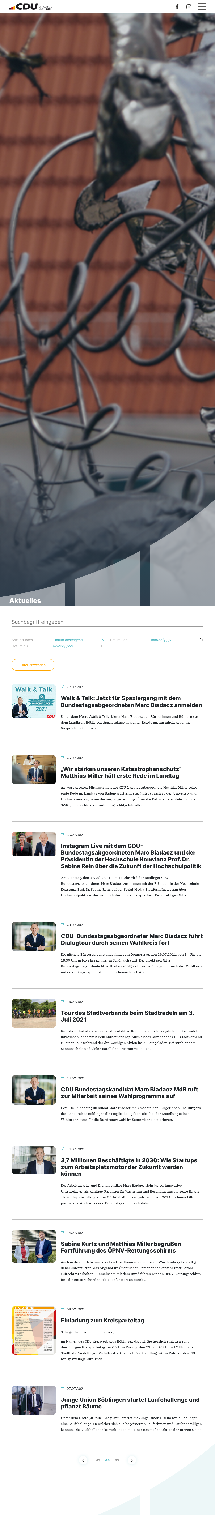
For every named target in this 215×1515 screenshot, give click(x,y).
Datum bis (20, 646)
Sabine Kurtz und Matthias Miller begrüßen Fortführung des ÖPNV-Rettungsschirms (121, 1247)
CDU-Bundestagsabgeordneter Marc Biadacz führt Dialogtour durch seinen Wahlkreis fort (132, 939)
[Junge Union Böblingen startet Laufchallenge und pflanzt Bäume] (34, 1400)
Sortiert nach (22, 640)
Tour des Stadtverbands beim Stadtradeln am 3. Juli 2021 (127, 1016)
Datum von (118, 640)
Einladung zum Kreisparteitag (102, 1320)
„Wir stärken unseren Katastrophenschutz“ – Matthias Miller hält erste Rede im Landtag (123, 772)
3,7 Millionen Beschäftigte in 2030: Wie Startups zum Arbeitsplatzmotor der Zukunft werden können (129, 1167)
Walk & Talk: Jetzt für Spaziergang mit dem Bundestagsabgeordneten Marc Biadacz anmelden (131, 701)
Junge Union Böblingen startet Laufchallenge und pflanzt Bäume (130, 1403)
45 (117, 1460)
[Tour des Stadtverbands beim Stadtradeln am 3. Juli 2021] (34, 1013)
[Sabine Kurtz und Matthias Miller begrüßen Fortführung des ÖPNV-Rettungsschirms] (34, 1246)
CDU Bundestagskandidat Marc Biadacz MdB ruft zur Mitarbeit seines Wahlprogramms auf (129, 1093)
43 (98, 1460)
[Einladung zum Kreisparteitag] (34, 1330)
